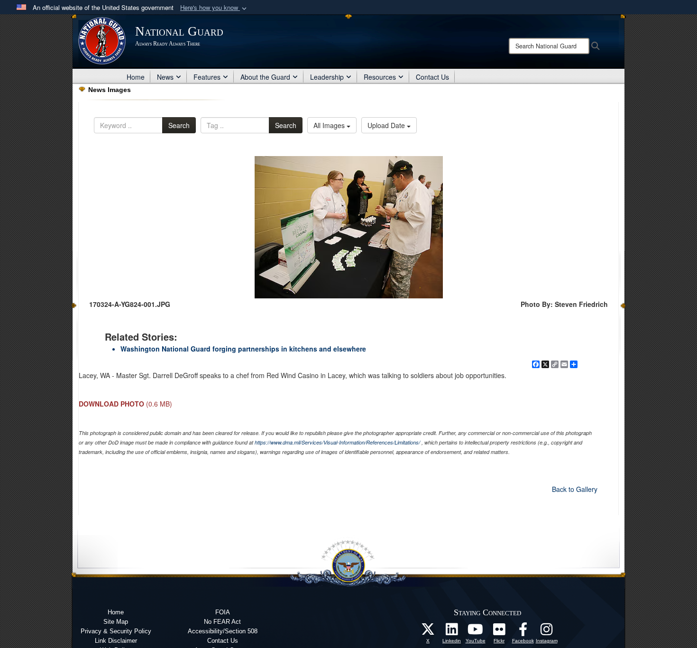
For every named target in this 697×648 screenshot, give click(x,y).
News (165, 77)
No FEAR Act (222, 621)
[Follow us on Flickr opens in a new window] (499, 632)
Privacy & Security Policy (116, 631)
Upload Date (387, 125)
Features (206, 77)
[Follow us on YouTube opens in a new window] (475, 632)
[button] (214, 8)
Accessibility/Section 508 (222, 631)
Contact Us (432, 77)
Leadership (327, 77)
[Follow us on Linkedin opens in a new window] (452, 632)
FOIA (222, 612)
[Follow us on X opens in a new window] (428, 632)
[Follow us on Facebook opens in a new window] (523, 632)
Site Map (115, 621)
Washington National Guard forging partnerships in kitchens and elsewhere (243, 348)
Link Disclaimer (116, 640)
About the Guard (265, 77)
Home (136, 77)
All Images (330, 125)
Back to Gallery (574, 489)
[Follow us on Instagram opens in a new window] (547, 632)
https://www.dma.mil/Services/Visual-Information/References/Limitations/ (337, 442)
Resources (380, 77)
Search (179, 125)
